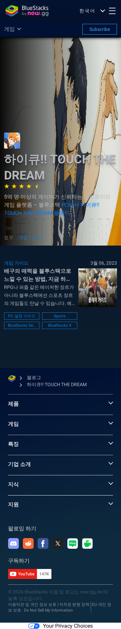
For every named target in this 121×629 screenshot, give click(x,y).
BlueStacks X (60, 325)
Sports (60, 316)
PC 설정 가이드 (22, 316)
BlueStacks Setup (22, 325)
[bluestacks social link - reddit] (28, 543)
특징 (13, 444)
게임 (13, 424)
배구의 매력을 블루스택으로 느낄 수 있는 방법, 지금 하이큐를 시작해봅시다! (37, 275)
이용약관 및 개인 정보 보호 (32, 604)
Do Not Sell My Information (48, 610)
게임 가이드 (30, 237)
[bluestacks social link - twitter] (57, 543)
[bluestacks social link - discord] (13, 543)
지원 (13, 504)
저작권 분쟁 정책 (74, 604)
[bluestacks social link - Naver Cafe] (87, 543)
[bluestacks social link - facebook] (43, 543)
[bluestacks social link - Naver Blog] (72, 543)
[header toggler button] (112, 11)
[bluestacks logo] (26, 10)
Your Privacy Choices (68, 626)
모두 (8, 237)
